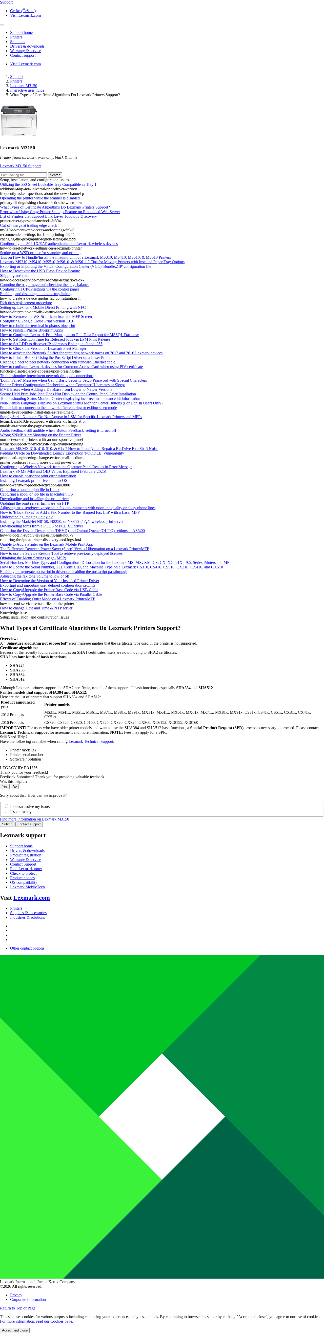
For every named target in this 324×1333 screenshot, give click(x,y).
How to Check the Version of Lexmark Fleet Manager (43, 348)
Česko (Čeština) (23, 11)
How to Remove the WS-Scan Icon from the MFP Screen (46, 316)
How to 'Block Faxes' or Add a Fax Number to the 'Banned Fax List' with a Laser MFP (70, 512)
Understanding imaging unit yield (26, 517)
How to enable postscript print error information (38, 476)
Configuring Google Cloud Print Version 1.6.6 (37, 321)
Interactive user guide (27, 90)
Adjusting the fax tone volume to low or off (34, 576)
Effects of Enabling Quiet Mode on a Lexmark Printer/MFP (47, 599)
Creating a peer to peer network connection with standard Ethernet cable (57, 362)
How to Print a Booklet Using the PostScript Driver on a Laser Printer (56, 357)
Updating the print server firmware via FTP (34, 503)
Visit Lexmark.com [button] (25, 15)
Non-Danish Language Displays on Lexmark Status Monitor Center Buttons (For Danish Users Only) (81, 403)
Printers (16, 81)
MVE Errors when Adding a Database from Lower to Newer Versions (56, 389)
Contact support (29, 824)
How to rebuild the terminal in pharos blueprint (37, 325)
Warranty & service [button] (25, 51)
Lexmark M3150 (23, 86)
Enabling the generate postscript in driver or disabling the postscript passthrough (63, 571)
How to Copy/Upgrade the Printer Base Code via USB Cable (49, 590)
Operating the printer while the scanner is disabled (40, 198)
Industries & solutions (27, 917)
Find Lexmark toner (26, 869)
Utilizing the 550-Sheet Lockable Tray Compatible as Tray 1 (48, 184)
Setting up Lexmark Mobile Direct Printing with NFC (43, 307)
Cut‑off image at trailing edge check (28, 225)
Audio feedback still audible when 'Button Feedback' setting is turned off (58, 430)
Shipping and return (16, 275)
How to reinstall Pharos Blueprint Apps (31, 330)
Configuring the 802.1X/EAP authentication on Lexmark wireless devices (59, 243)
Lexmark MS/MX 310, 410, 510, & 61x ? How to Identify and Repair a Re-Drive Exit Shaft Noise (79, 448)
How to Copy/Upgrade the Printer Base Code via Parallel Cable (51, 594)
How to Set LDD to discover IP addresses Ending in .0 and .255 (51, 344)
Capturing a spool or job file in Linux (29, 489)
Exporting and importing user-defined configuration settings (47, 585)
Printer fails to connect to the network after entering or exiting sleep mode (58, 407)
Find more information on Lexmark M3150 (34, 819)
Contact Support (23, 864)
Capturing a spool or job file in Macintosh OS (36, 494)
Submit (7, 824)
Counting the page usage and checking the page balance (44, 284)
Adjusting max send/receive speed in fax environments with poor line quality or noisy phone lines (77, 508)
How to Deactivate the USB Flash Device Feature (40, 271)
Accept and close (15, 1330)
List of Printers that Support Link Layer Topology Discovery (48, 216)
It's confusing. (21, 811)
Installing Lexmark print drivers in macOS (33, 480)
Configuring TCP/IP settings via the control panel (39, 289)
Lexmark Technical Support (91, 741)
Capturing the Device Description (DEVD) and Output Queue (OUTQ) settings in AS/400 (72, 530)
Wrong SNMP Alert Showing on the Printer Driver (40, 435)
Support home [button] (21, 32)
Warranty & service (25, 859)
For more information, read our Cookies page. (36, 1321)
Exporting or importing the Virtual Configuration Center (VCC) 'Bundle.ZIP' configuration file (75, 266)
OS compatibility (23, 882)
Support (16, 76)
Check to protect (23, 873)
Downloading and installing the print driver (34, 499)
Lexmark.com (31, 897)
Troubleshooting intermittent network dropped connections (46, 376)
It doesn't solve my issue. (30, 806)
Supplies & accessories (28, 913)
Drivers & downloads (27, 850)
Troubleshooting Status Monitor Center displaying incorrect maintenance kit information (70, 398)
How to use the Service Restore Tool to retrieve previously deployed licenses (61, 553)
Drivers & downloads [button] (27, 46)
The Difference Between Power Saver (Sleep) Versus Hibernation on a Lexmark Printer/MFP (74, 549)
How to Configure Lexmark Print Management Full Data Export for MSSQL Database (69, 335)
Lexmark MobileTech (27, 887)
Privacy (16, 1295)
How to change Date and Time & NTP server (36, 608)
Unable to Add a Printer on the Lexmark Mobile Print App (46, 544)
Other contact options (27, 948)
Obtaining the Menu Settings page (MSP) (33, 558)
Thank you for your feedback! (24, 772)
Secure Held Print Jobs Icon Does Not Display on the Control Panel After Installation (68, 394)
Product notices (22, 878)
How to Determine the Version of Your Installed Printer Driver (49, 581)
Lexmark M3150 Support (20, 166)
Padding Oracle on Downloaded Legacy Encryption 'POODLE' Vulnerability (62, 453)
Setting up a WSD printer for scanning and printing (41, 253)
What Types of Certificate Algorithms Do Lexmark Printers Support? (55, 207)
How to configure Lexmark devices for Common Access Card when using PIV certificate (71, 366)
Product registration (25, 855)
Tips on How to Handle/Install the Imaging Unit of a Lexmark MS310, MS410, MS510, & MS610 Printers (85, 257)
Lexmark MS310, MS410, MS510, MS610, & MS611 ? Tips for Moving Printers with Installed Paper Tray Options (92, 262)
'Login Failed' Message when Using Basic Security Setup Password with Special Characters (73, 380)
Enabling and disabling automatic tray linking (36, 294)
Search (55, 175)
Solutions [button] (17, 41)
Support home (21, 846)
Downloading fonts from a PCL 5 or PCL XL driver (41, 526)
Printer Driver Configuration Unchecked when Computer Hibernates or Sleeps (62, 385)
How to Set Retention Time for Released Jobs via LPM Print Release (55, 339)
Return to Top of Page (17, 1308)
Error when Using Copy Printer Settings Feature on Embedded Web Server (60, 212)
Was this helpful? (13, 781)
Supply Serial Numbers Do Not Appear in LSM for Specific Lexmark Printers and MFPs (71, 417)
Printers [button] (16, 37)
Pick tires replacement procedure (26, 303)
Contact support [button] (22, 55)
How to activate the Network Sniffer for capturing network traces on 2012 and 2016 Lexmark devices (81, 353)
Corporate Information (28, 1299)
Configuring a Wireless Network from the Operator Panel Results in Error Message (66, 467)
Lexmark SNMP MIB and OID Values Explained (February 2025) (53, 471)
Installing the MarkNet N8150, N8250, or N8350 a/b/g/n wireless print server (62, 521)
